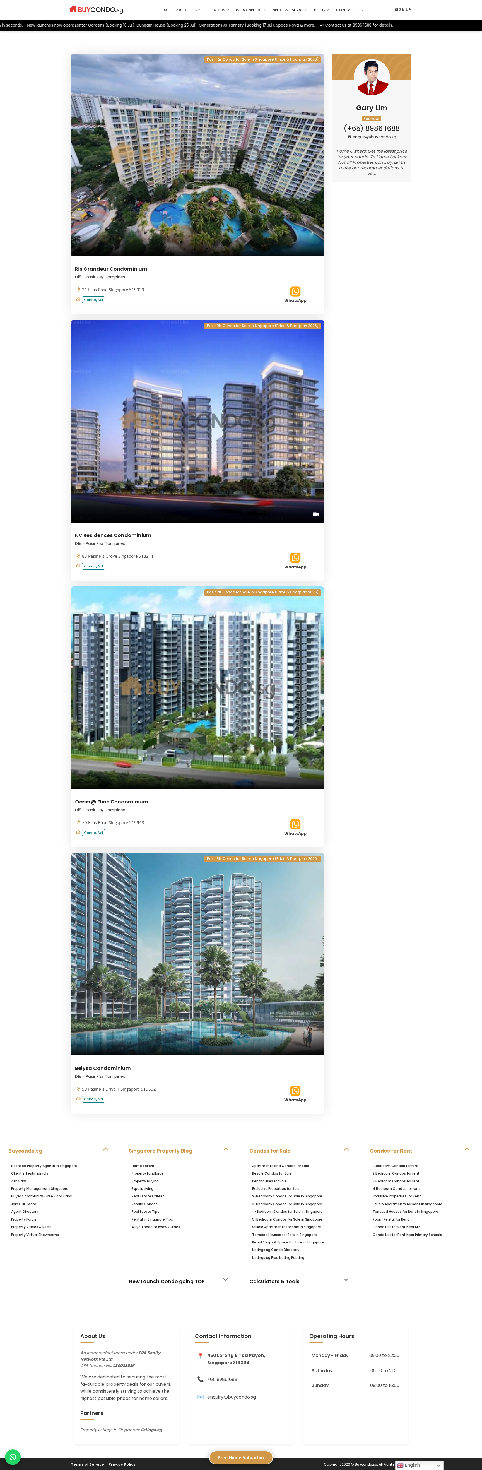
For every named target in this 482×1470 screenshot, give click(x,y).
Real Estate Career (148, 1196)
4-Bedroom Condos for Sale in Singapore (287, 1211)
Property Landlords (147, 1173)
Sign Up (403, 10)
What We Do (249, 10)
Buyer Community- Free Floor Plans (41, 1196)
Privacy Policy (122, 1464)
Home (163, 10)
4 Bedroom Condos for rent (396, 1188)
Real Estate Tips (145, 1211)
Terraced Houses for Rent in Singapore (405, 1211)
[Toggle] (105, 1148)
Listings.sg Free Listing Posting (278, 1257)
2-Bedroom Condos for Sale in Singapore (287, 1196)
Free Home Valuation (241, 1457)
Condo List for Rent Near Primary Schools (407, 1234)
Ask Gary (18, 1181)
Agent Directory (24, 1211)
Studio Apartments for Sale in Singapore (286, 1226)
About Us (186, 10)
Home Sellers (143, 1165)
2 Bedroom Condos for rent (396, 1173)
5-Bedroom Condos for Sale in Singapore (287, 1219)
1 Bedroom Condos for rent (396, 1165)
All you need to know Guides (156, 1226)
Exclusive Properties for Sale (276, 1188)
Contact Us (349, 10)
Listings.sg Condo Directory (275, 1249)
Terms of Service (87, 1464)
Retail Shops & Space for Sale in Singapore (288, 1242)
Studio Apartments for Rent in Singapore (407, 1204)
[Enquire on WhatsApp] (13, 1457)
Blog (319, 10)
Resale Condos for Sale (272, 1173)
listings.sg (151, 1430)
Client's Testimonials (29, 1173)
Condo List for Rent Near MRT (397, 1226)
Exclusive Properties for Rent (397, 1196)
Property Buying (145, 1181)
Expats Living (142, 1188)
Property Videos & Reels (31, 1226)
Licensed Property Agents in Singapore (44, 1165)
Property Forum (24, 1219)
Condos (216, 10)
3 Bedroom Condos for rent (396, 1181)
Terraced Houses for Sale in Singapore (284, 1234)
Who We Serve (288, 10)
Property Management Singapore (39, 1188)
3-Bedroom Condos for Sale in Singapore (287, 1204)
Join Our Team (23, 1204)
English (412, 1465)
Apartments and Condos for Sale (280, 1165)
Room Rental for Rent (391, 1219)
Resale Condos (145, 1204)
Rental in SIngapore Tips (152, 1219)
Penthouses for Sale (269, 1181)
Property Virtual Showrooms (35, 1234)
